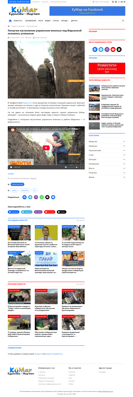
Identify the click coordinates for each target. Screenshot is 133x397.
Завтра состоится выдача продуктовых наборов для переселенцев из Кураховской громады (72, 270)
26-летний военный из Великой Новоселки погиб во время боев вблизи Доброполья (18, 244)
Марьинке (27, 103)
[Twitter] (47, 197)
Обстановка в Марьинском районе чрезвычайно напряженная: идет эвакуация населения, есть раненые (46, 334)
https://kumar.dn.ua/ (105, 391)
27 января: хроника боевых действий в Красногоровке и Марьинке (19, 334)
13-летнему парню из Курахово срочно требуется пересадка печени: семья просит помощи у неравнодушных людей (46, 244)
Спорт (107, 155)
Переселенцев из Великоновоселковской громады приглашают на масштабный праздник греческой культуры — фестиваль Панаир (45, 270)
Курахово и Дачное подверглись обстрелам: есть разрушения (45, 308)
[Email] (53, 197)
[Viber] (36, 197)
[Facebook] (24, 197)
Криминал (107, 146)
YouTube (72, 381)
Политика (107, 173)
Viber (70, 378)
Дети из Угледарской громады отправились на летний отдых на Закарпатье (18, 270)
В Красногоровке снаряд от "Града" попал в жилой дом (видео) (19, 308)
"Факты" (33, 178)
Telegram (72, 375)
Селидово (102, 372)
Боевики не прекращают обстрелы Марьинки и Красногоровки (72, 308)
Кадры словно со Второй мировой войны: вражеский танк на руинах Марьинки (112, 125)
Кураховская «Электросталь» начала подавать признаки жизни (112, 97)
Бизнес (107, 177)
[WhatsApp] (42, 197)
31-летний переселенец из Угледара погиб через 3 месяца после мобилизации (73, 244)
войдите (38, 354)
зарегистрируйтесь (54, 354)
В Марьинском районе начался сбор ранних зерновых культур (113, 87)
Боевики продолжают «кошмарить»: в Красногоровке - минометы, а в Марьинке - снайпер (73, 334)
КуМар (11, 173)
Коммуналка (107, 164)
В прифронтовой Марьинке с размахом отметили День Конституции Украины (112, 115)
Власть (107, 168)
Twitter (71, 384)
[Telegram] (30, 197)
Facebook (72, 372)
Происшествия (17, 184)
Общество (39, 227)
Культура (39, 253)
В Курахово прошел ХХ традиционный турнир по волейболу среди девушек (111, 106)
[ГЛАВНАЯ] (10, 20)
